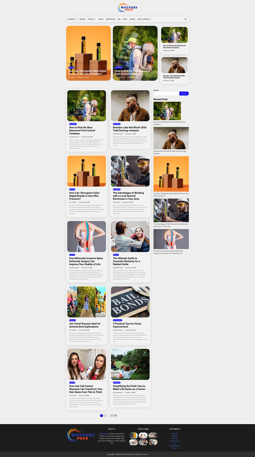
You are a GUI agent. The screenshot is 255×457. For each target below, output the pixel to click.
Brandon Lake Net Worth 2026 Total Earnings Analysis (134, 72)
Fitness (91, 19)
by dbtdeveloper (73, 77)
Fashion (82, 19)
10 (112, 416)
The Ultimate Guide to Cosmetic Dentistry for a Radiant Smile (126, 261)
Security (42, 24)
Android (42, 28)
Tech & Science (143, 19)
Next (115, 415)
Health (100, 19)
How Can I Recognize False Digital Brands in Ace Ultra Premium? (84, 195)
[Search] (185, 19)
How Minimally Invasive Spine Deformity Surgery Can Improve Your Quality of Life (86, 261)
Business (71, 19)
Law (119, 19)
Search (184, 93)
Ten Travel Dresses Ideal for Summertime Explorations (85, 325)
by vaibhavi (72, 202)
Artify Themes (143, 454)
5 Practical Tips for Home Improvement (127, 325)
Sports (132, 19)
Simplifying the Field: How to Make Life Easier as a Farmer (129, 388)
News (125, 19)
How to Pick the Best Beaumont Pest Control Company (85, 72)
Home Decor (110, 19)
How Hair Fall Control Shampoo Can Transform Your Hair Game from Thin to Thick (85, 389)
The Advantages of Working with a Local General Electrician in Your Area (128, 195)
